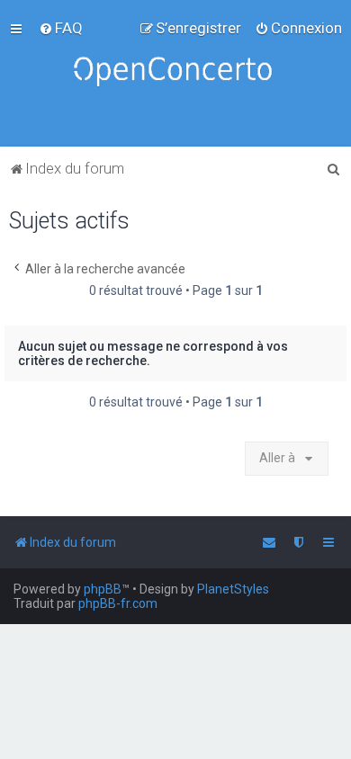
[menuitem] (61, 27)
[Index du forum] (175, 73)
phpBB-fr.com (118, 603)
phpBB (103, 589)
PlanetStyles (233, 589)
